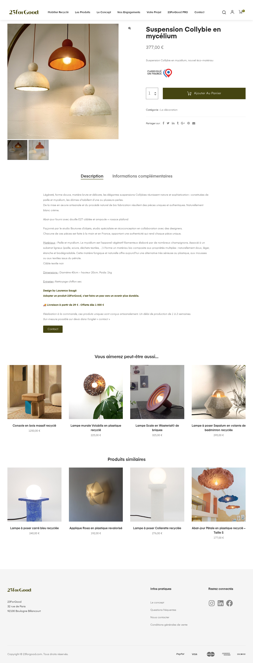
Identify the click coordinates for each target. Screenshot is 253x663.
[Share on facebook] (163, 123)
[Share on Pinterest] (188, 123)
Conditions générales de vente (168, 625)
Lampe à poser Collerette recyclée (157, 528)
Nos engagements (128, 12)
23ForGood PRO (178, 12)
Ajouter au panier (207, 93)
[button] (129, 28)
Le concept (104, 12)
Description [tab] (92, 176)
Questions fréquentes (163, 610)
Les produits (82, 12)
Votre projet (154, 12)
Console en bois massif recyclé (34, 425)
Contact (199, 12)
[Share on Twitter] (168, 123)
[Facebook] (229, 603)
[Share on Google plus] (183, 123)
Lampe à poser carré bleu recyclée (34, 528)
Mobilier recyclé (58, 12)
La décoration (168, 110)
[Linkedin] (220, 603)
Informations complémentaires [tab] (142, 176)
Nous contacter (159, 617)
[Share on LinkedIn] (173, 123)
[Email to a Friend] (193, 123)
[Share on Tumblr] (178, 123)
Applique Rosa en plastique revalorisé (95, 528)
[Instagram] (211, 603)
